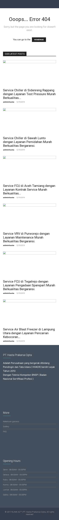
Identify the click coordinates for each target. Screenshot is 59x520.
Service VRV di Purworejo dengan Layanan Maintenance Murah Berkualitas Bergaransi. (26, 237)
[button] (55, 4)
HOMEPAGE (39, 40)
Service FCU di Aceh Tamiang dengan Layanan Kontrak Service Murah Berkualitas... (29, 189)
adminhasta (8, 102)
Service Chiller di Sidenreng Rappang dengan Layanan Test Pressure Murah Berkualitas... (29, 94)
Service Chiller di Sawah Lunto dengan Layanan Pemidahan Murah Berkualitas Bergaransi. (27, 142)
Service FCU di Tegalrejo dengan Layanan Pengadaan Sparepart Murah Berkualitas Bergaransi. (29, 285)
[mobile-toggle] (5, 4)
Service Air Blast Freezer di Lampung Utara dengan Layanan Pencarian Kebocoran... (29, 333)
